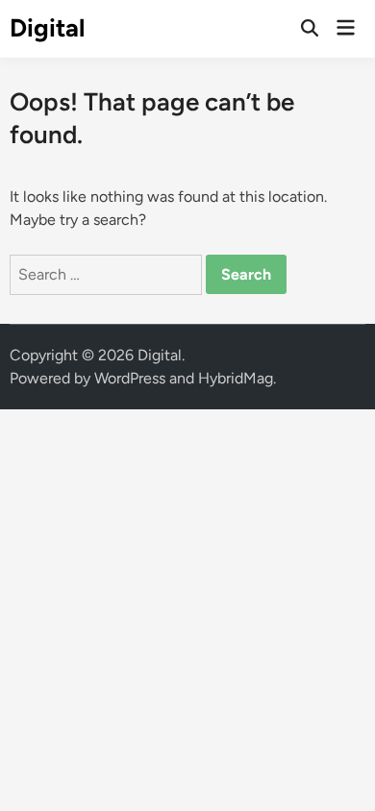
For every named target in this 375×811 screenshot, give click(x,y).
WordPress (129, 378)
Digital (47, 27)
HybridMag (235, 378)
